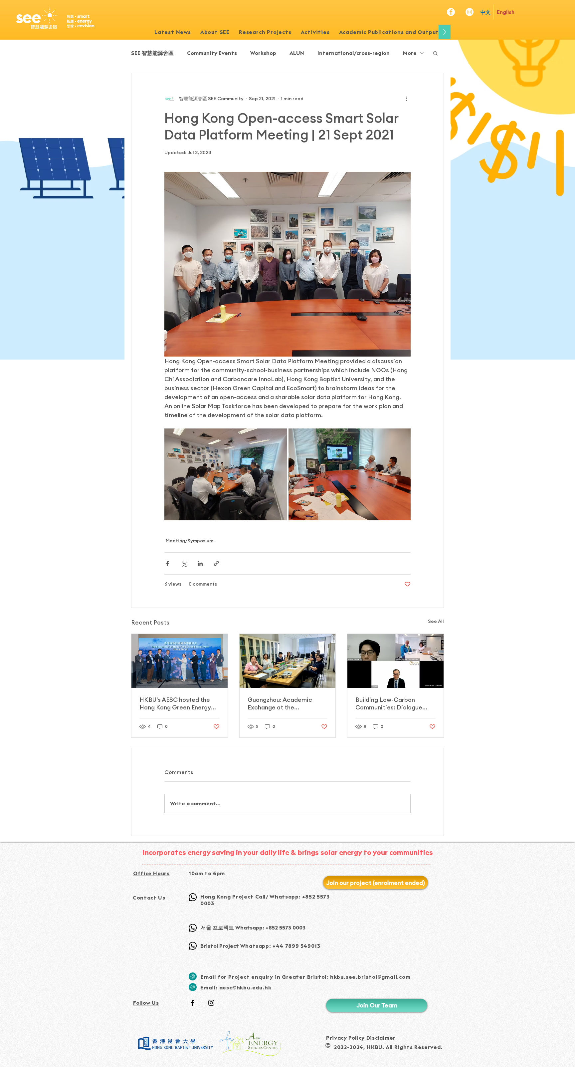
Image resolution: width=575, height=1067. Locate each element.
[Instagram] (470, 12)
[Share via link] (216, 563)
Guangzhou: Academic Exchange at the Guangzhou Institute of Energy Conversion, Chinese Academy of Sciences (287, 703)
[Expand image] (225, 474)
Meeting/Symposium (189, 541)
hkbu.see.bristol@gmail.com (370, 976)
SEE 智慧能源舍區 (152, 53)
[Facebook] (451, 12)
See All (436, 621)
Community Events (212, 53)
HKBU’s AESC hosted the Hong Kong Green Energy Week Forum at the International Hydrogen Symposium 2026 (175, 703)
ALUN (296, 53)
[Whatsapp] (193, 897)
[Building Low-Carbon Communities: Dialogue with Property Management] (395, 661)
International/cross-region (353, 53)
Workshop (263, 53)
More (410, 53)
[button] (265, 32)
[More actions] (407, 99)
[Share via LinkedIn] (200, 563)
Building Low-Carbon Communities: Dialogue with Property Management (394, 703)
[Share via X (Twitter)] (184, 563)
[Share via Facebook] (167, 563)
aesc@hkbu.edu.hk (245, 987)
